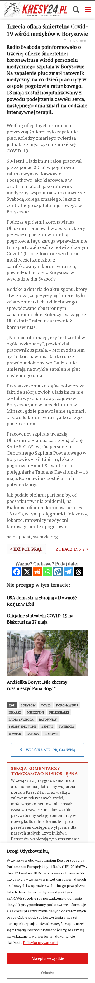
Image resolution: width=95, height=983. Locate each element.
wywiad (15, 734)
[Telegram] (68, 571)
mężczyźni (35, 712)
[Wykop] (58, 571)
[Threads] (78, 571)
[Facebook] (16, 571)
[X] (27, 571)
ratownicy (48, 719)
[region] (47, 913)
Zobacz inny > (72, 549)
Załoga (33, 734)
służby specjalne (22, 727)
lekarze (15, 712)
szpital (47, 727)
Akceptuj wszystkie (47, 958)
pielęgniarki (59, 712)
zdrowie (51, 734)
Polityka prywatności (40, 942)
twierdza (66, 727)
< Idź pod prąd (26, 549)
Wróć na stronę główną (50, 749)
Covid (46, 705)
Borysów (28, 705)
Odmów (47, 972)
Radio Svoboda (21, 719)
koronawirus (67, 705)
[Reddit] (37, 571)
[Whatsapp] (47, 571)
